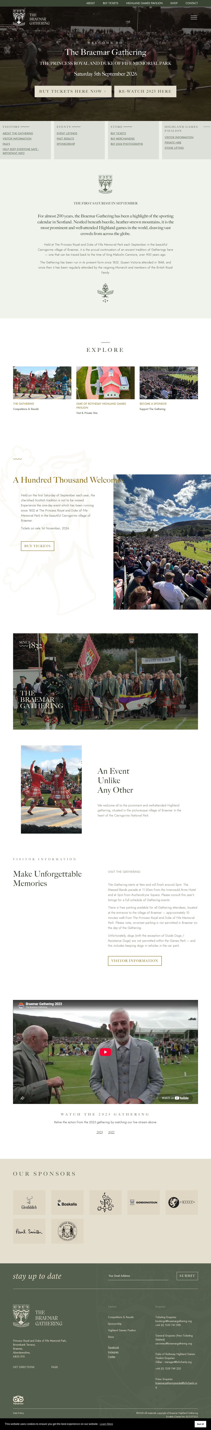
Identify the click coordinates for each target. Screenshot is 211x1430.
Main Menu (194, 17)
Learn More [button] (106, 1424)
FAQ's (6, 144)
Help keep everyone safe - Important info (21, 151)
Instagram (113, 1352)
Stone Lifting (174, 148)
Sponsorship (66, 144)
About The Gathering (18, 133)
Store (111, 1337)
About (90, 3)
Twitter (111, 1357)
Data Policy (18, 1413)
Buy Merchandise (123, 139)
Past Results (65, 139)
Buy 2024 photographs (127, 144)
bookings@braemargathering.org (173, 1321)
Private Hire (173, 143)
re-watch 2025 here (145, 91)
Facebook (113, 1347)
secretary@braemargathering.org (173, 1343)
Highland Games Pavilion (144, 3)
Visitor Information (17, 139)
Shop (174, 3)
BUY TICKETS (37, 546)
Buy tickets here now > (73, 91)
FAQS (54, 1367)
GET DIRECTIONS (23, 1367)
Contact (192, 3)
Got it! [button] (200, 1424)
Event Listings (67, 133)
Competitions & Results (121, 1317)
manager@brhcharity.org (178, 1362)
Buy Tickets (110, 3)
